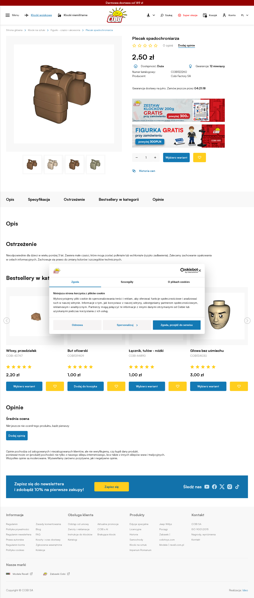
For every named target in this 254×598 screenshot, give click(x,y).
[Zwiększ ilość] (156, 157)
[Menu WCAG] (150, 15)
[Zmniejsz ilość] (135, 157)
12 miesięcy (217, 66)
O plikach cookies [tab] (179, 281)
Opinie (158, 199)
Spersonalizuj (125, 324)
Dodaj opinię (16, 435)
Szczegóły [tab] (127, 281)
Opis (10, 199)
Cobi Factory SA (181, 76)
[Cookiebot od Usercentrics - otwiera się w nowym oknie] (183, 270)
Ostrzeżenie (74, 199)
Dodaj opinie (186, 45)
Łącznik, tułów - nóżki (146, 351)
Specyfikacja (39, 199)
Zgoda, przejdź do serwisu (177, 324)
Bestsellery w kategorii (119, 199)
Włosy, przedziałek (21, 351)
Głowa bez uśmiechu (207, 351)
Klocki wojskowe (41, 15)
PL (242, 15)
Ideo (245, 590)
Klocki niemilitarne (75, 15)
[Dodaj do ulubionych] (199, 157)
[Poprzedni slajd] (6, 320)
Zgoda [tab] (75, 281)
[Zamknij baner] (200, 270)
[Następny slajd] (247, 320)
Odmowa (77, 324)
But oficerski (77, 351)
